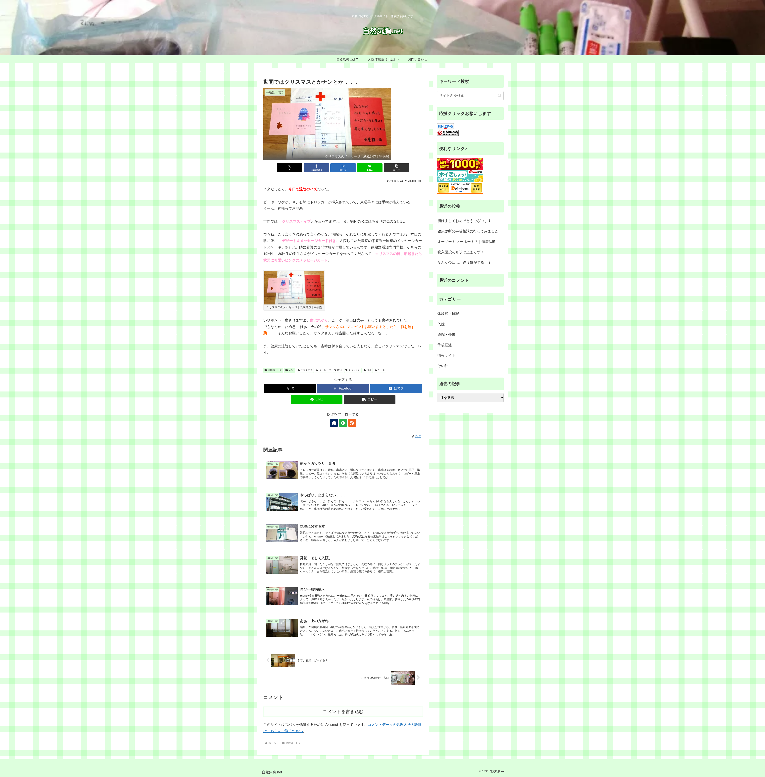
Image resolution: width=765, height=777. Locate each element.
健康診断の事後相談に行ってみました (467, 231)
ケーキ (381, 370)
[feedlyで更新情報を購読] (343, 423)
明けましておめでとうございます (464, 221)
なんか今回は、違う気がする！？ (464, 262)
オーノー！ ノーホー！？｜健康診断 (466, 242)
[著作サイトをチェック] (334, 423)
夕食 (369, 370)
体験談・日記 (275, 370)
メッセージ (325, 370)
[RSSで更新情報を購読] (352, 423)
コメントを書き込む (343, 711)
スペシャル (354, 370)
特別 (339, 370)
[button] (396, 167)
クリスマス (307, 370)
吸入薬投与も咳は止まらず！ (460, 252)
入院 (291, 370)
